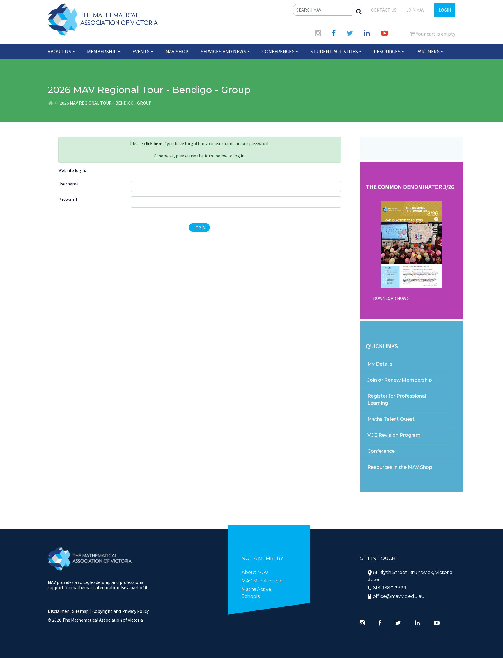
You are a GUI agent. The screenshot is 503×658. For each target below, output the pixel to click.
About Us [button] (59, 51)
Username (68, 184)
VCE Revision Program (394, 435)
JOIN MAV (415, 10)
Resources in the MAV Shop (399, 467)
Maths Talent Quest (391, 419)
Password (67, 199)
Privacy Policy (135, 611)
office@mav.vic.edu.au (399, 596)
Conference (381, 451)
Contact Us (383, 10)
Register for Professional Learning (396, 399)
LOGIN (445, 10)
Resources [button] (387, 51)
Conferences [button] (278, 51)
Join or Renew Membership (399, 380)
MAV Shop (176, 51)
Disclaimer (59, 611)
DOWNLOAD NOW (390, 298)
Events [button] (141, 51)
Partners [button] (428, 51)
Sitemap (80, 611)
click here (153, 143)
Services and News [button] (223, 51)
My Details (379, 364)
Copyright (102, 611)
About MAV (255, 572)
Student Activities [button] (334, 51)
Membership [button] (102, 51)
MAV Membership (262, 581)
